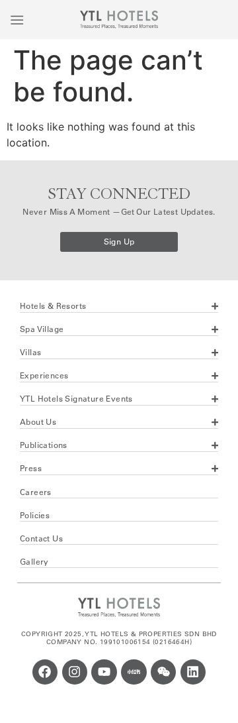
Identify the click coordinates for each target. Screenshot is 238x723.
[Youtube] (103, 672)
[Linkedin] (193, 672)
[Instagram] (74, 672)
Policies (35, 515)
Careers (36, 492)
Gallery (34, 562)
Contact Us (41, 538)
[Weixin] (163, 672)
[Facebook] (45, 672)
